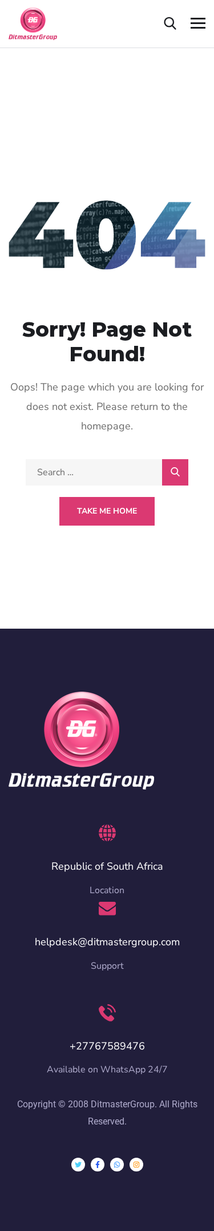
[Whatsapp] (117, 1164)
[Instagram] (136, 1164)
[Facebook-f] (97, 1164)
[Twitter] (78, 1164)
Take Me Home (107, 511)
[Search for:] (107, 472)
